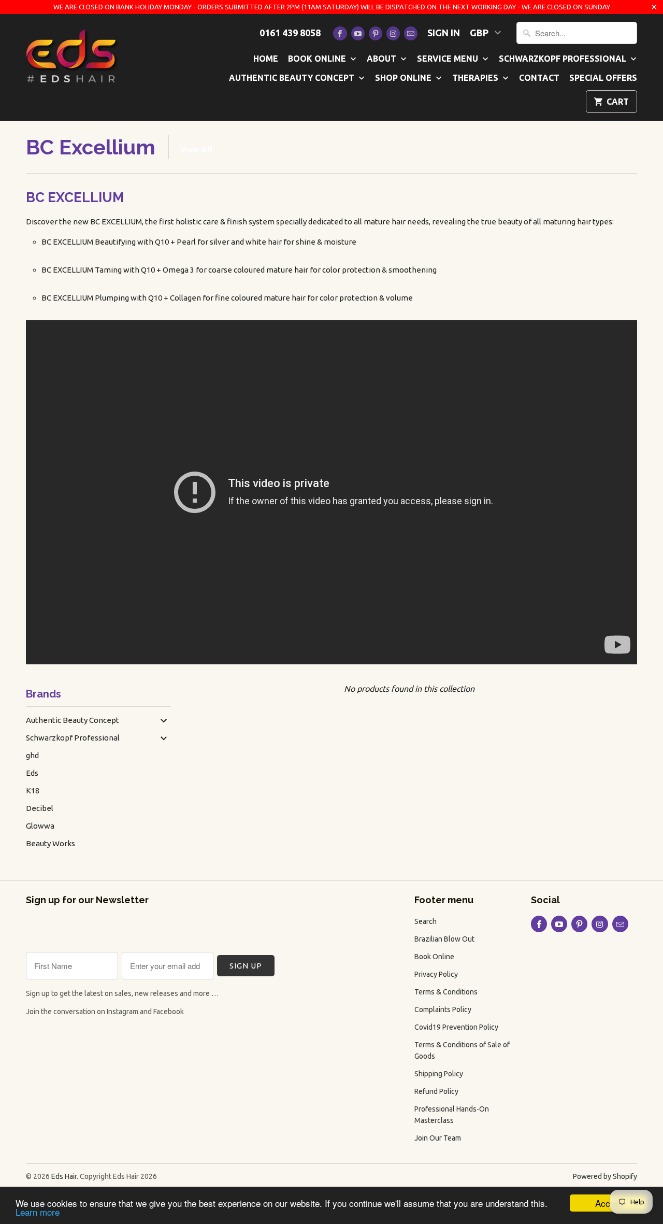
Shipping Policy (438, 1074)
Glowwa (40, 825)
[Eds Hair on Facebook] (340, 33)
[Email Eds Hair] (410, 33)
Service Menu (448, 58)
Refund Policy (436, 1091)
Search (425, 921)
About (382, 58)
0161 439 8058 (290, 32)
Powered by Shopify (605, 1176)
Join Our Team (437, 1138)
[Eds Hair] (72, 55)
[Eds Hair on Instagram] (393, 33)
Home (265, 58)
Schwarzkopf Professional (563, 58)
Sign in (443, 32)
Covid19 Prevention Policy (456, 1027)
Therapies (476, 77)
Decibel (39, 808)
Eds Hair (64, 1176)
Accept (608, 1203)
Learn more (38, 1211)
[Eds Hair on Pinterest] (375, 33)
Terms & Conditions (446, 992)
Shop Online (404, 77)
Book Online (318, 58)
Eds (32, 772)
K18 (32, 790)
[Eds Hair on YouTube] (358, 33)
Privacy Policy (436, 974)
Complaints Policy (442, 1009)
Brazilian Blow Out (444, 939)
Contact (539, 77)
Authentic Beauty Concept (292, 77)
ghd (32, 755)
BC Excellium (90, 147)
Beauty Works (50, 843)
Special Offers (603, 77)
